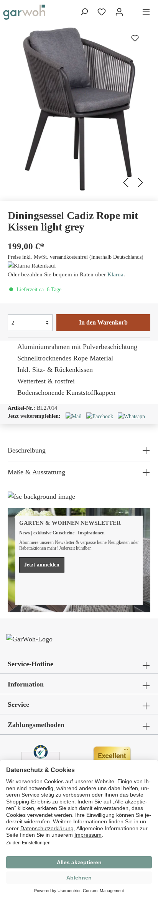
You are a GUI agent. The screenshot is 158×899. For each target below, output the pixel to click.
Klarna (115, 274)
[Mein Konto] (119, 12)
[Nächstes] (141, 181)
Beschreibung (27, 450)
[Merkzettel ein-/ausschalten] (135, 38)
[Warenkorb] (132, 12)
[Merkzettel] (101, 12)
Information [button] (26, 684)
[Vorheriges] (124, 181)
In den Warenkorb (103, 322)
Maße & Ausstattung (36, 472)
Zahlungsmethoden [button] (36, 725)
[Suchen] (84, 12)
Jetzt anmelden (41, 565)
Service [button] (18, 704)
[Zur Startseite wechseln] (24, 12)
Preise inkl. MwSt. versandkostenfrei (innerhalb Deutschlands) (75, 257)
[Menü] (146, 12)
